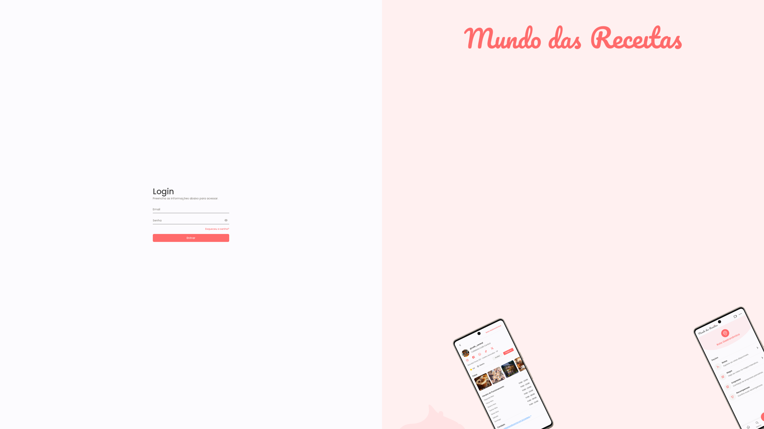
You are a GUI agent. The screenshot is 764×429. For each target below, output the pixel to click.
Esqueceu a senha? (217, 229)
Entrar (191, 238)
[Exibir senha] (226, 220)
